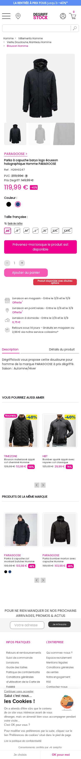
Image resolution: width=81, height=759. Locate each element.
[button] (57, 370)
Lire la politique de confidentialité (23, 741)
